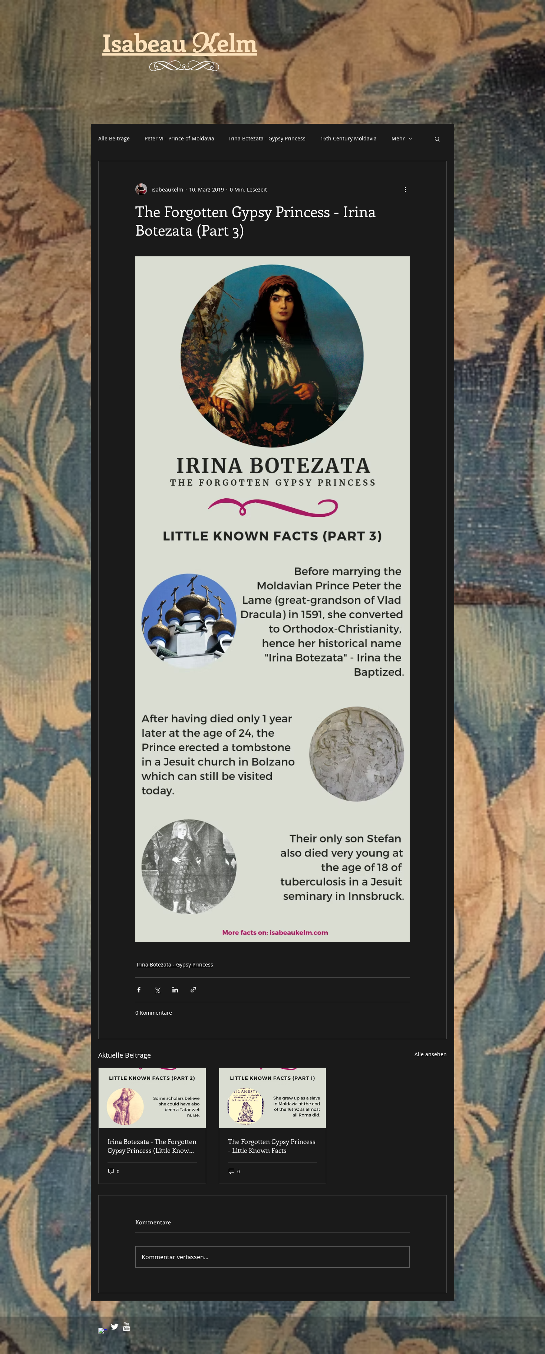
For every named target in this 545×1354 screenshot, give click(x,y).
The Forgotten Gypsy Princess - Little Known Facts (272, 1146)
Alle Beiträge (114, 138)
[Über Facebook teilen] (138, 989)
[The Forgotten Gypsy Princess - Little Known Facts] (272, 1098)
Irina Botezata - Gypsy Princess (267, 138)
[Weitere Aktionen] (405, 189)
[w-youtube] (126, 1326)
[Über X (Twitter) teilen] (157, 989)
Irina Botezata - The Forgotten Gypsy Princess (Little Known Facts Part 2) (152, 1146)
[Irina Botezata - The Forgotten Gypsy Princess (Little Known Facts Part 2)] (152, 1098)
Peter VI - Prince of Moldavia (179, 138)
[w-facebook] (102, 1332)
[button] (437, 139)
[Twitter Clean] (114, 1326)
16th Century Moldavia (348, 138)
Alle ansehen (430, 1054)
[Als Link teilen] (193, 989)
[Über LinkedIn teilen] (175, 989)
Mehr (398, 138)
